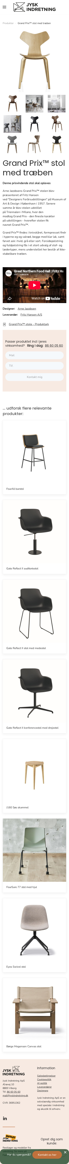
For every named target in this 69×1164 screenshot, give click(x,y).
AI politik (42, 1083)
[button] (4, 7)
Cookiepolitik (44, 1079)
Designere (42, 1090)
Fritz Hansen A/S (31, 315)
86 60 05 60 (54, 345)
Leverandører (44, 1087)
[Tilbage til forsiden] (34, 7)
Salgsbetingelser (46, 1075)
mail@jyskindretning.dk (15, 1095)
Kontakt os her (47, 1155)
